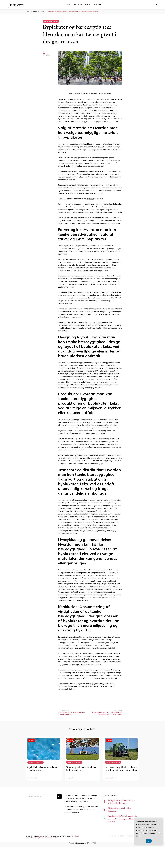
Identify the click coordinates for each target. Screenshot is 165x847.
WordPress (42, 838)
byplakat (90, 199)
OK (148, 841)
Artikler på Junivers (82, 4)
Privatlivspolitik (52, 838)
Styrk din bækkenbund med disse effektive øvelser (42, 768)
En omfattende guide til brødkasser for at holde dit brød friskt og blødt (121, 768)
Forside (67, 4)
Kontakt (97, 4)
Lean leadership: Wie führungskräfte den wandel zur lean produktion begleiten (122, 819)
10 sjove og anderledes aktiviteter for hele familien (81, 768)
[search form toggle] (156, 4)
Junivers (16, 4)
